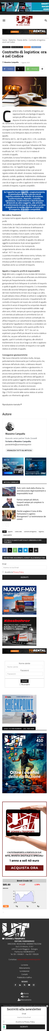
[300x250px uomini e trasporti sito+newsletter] (19, 614)
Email (4, 563)
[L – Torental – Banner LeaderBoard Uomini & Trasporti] (24, 34)
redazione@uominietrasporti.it (28, 959)
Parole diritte (22, 40)
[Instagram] (33, 985)
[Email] (30, 550)
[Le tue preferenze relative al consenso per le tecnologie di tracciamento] (4, 1027)
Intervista (6, 507)
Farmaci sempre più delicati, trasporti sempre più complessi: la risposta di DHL (30, 502)
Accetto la (14, 572)
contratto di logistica (30, 532)
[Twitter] (24, 985)
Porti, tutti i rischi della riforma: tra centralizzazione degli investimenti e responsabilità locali (31, 491)
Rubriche (12, 40)
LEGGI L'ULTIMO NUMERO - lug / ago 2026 (19, 728)
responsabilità (7, 535)
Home (4, 40)
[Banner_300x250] (13, 474)
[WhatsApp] (15, 550)
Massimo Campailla (11, 62)
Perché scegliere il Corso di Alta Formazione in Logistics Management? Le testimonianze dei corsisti (31, 515)
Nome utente (24, 663)
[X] (10, 550)
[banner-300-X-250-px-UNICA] (35, 474)
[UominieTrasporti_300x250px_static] (19, 645)
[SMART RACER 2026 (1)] (24, 10)
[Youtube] (29, 985)
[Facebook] (4, 550)
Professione (6, 520)
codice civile (18, 532)
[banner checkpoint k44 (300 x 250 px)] (19, 723)
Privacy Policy (18, 572)
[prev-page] (3, 525)
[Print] (36, 550)
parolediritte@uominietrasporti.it (18, 444)
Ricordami (25, 684)
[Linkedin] (20, 550)
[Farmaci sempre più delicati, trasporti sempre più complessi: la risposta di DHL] (9, 503)
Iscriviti (24, 577)
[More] (42, 69)
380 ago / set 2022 (17, 47)
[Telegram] (25, 550)
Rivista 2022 (6, 47)
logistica (41, 532)
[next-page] (7, 525)
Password (24, 670)
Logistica (5, 495)
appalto (10, 532)
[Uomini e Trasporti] (24, 20)
